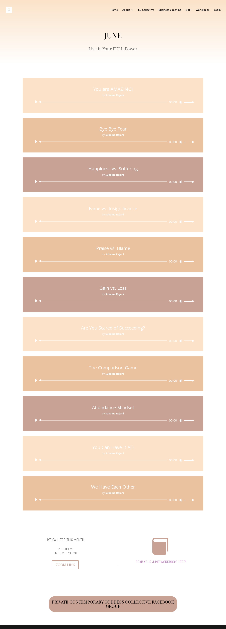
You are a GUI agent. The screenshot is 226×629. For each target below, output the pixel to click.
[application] (113, 102)
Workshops (202, 10)
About (126, 10)
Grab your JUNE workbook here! (161, 561)
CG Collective (146, 10)
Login (217, 10)
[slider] (188, 102)
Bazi (188, 10)
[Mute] (180, 102)
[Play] (36, 102)
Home (114, 10)
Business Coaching (170, 10)
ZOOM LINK (65, 564)
